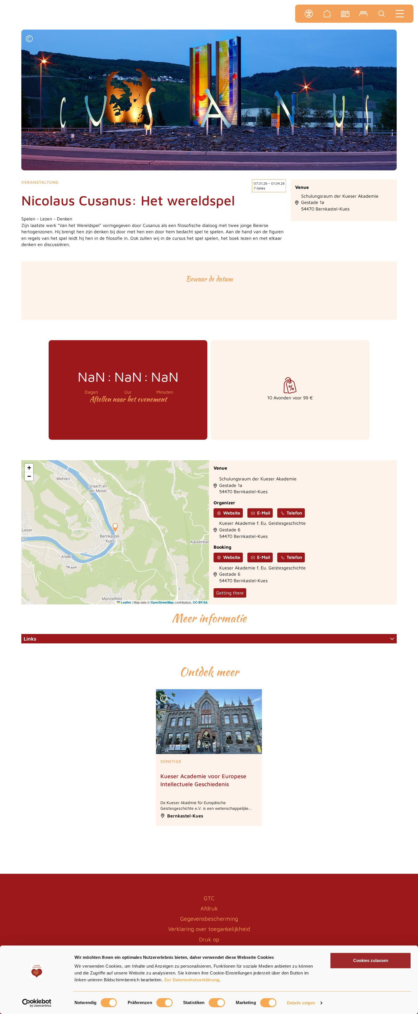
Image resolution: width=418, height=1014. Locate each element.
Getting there (230, 592)
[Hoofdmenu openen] (399, 13)
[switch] (164, 1002)
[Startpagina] (327, 13)
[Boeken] (363, 13)
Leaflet (125, 602)
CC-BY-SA (200, 602)
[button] (29, 39)
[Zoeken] (381, 13)
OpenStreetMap (162, 602)
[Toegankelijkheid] (308, 13)
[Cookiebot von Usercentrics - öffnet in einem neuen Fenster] (37, 1003)
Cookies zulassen (370, 960)
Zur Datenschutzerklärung (192, 979)
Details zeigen (301, 1002)
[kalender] (345, 13)
